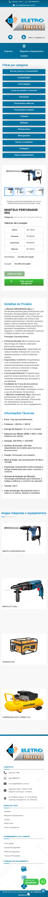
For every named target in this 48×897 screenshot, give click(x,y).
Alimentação (9, 257)
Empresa (8, 51)
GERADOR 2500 (8, 662)
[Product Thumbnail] (38, 173)
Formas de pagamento (12, 847)
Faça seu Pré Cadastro (12, 856)
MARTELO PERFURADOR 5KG (13, 551)
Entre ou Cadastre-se (11, 827)
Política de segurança (12, 852)
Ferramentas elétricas (33, 217)
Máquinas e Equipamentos (32, 51)
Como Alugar (9, 843)
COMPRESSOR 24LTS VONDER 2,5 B (16, 717)
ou (36, 38)
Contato (24, 56)
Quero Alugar (14, 274)
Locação (7, 264)
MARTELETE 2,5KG (9, 607)
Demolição (18, 217)
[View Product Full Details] (22, 547)
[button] (24, 46)
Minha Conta (8, 823)
